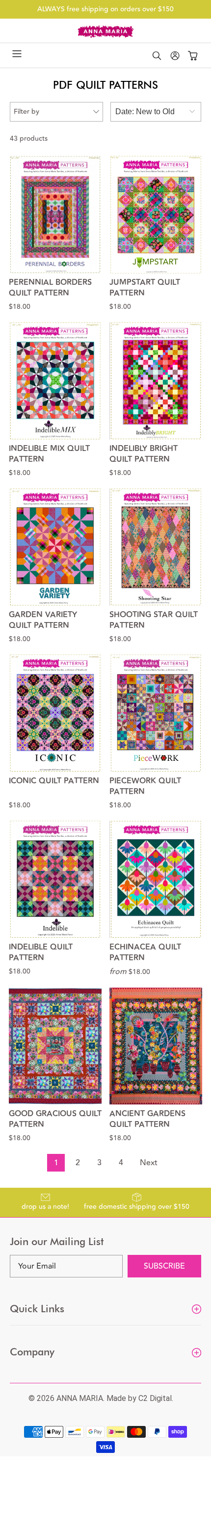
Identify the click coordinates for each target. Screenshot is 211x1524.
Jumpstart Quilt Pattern (144, 288)
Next (149, 1163)
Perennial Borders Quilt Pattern (50, 288)
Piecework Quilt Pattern (145, 787)
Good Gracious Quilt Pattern (55, 1119)
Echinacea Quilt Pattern (145, 953)
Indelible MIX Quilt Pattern (49, 454)
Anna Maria (79, 1398)
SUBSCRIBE (164, 1266)
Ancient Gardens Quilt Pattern (147, 1119)
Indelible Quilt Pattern (41, 953)
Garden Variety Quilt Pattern (43, 620)
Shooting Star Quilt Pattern (153, 620)
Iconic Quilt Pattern (54, 781)
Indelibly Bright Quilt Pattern (143, 454)
